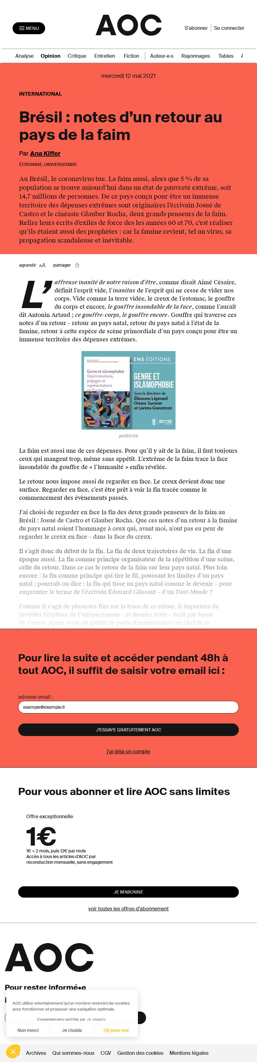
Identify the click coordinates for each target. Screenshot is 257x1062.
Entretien (104, 56)
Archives (36, 1053)
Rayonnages (195, 56)
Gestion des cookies (141, 1053)
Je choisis (72, 1030)
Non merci (28, 1030)
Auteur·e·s (161, 56)
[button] (13, 1051)
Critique (77, 56)
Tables (225, 56)
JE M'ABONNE (128, 892)
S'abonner (196, 28)
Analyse (24, 56)
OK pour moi (115, 1030)
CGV (106, 1053)
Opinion (50, 56)
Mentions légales (189, 1053)
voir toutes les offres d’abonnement (128, 908)
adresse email (34, 697)
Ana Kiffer (45, 153)
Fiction (131, 56)
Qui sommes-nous (73, 1053)
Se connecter (229, 28)
